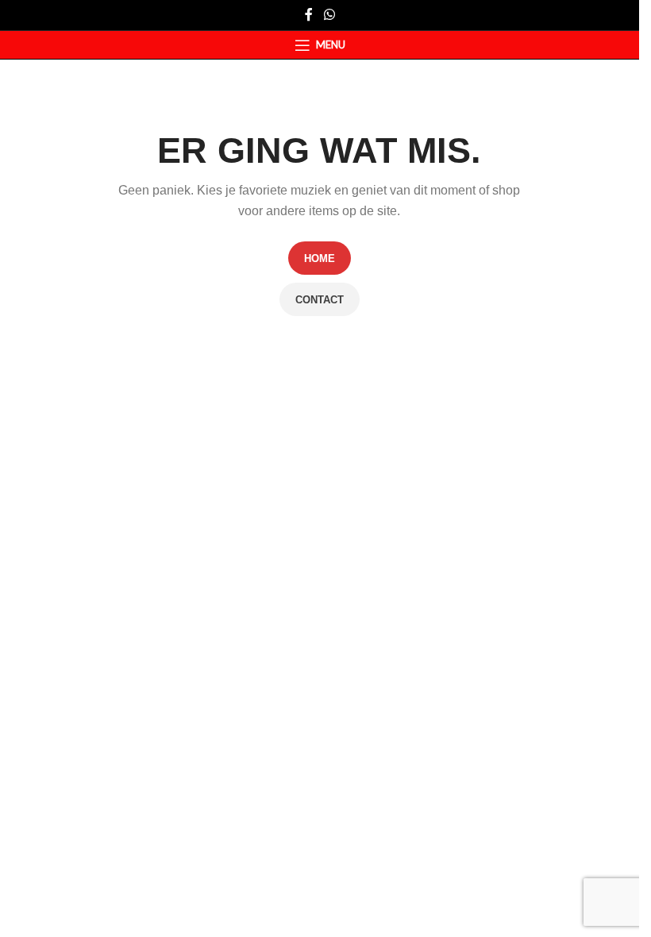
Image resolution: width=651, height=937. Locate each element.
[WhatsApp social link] (329, 14)
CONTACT (319, 300)
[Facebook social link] (308, 14)
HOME (319, 258)
